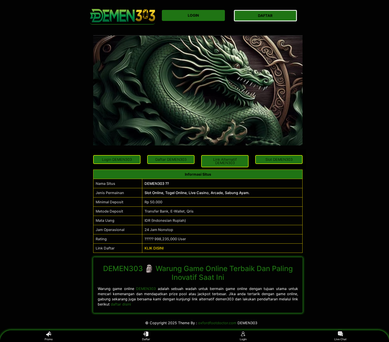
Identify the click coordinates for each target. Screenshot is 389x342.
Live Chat (340, 339)
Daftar (146, 339)
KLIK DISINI (154, 248)
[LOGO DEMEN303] (122, 15)
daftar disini (121, 304)
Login (243, 339)
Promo (49, 339)
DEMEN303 (146, 288)
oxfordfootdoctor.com (217, 323)
